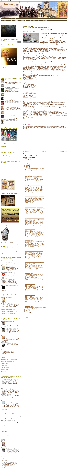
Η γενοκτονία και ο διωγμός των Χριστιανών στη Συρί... (34, 207)
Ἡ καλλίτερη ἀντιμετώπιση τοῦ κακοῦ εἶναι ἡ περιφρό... (34, 290)
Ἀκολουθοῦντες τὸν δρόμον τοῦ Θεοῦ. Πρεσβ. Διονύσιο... (34, 174)
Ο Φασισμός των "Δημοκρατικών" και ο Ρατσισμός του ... (34, 299)
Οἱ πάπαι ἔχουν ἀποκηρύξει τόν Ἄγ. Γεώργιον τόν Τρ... (34, 231)
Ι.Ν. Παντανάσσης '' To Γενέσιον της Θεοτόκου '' (9, 260)
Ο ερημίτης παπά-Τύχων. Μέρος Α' (31, 276)
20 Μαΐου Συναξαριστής (29, 306)
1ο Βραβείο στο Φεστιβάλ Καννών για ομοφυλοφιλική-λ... (34, 210)
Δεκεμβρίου (28, 159)
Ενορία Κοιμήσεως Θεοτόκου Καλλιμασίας (8, 272)
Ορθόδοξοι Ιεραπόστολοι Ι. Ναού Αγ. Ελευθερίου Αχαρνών (10, 279)
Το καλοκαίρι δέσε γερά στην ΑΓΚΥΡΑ (7, 395)
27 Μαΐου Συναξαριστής (29, 230)
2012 (25, 313)
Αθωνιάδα (3, 467)
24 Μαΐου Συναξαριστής (29, 264)
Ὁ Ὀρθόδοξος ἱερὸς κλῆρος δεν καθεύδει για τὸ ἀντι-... (34, 254)
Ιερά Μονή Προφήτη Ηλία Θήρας (7, 297)
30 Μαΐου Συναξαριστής (29, 192)
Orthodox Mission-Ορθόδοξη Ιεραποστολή (8, 420)
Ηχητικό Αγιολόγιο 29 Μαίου (30, 201)
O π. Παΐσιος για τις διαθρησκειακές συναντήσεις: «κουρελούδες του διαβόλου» (12, 121)
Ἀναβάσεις (8, 4)
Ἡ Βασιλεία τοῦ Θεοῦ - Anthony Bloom (7, 304)
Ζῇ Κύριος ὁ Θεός (8, 343)
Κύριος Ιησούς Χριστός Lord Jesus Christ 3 (8, 321)
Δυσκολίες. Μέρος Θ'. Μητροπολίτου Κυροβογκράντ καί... (34, 196)
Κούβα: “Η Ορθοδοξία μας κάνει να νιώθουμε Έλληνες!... (34, 214)
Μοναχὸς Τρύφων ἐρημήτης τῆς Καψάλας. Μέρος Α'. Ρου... (34, 233)
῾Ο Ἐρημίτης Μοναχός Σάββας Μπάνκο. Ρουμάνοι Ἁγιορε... (34, 301)
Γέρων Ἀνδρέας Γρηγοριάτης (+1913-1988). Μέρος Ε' (34, 188)
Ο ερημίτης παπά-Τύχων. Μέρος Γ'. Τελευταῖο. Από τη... (34, 204)
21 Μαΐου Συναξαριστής (29, 296)
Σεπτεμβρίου (28, 163)
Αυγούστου (27, 164)
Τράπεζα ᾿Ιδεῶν (4, 409)
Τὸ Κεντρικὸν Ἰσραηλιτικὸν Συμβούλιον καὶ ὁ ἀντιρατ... (34, 179)
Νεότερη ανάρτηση (26, 151)
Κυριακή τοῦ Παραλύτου (29, 242)
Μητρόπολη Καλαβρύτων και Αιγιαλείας (8, 247)
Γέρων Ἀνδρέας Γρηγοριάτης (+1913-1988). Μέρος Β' (34, 256)
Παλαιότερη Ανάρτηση (63, 151)
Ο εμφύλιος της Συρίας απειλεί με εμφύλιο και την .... (33, 197)
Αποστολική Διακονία (5, 369)
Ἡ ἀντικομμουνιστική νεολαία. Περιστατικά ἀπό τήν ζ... (34, 274)
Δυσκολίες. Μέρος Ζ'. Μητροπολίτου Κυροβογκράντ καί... (34, 219)
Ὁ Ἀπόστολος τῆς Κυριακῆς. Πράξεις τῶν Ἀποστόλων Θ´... (34, 244)
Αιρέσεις (21, 18)
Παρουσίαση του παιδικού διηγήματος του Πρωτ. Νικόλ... (34, 193)
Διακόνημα (3, 456)
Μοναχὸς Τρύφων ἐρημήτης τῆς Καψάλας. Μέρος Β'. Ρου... (34, 170)
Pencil (24, 118)
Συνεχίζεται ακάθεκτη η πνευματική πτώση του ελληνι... (34, 169)
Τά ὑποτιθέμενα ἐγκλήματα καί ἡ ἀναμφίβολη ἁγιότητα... (34, 287)
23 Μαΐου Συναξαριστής (29, 273)
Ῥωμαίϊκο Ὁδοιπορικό (5, 342)
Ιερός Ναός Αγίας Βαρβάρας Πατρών (7, 265)
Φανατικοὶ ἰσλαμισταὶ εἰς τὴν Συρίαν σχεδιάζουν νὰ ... (33, 258)
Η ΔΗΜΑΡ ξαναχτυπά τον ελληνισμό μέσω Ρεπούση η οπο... (35, 278)
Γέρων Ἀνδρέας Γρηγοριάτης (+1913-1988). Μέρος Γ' (34, 234)
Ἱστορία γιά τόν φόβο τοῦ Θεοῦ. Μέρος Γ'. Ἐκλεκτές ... (34, 255)
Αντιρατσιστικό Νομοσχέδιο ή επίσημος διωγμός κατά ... (34, 187)
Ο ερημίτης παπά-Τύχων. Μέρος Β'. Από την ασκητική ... (34, 267)
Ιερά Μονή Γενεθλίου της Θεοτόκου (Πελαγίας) (9, 313)
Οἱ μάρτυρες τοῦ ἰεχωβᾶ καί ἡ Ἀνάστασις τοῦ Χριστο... (34, 251)
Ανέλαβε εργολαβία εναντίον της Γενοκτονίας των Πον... (34, 213)
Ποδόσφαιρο (35, 117)
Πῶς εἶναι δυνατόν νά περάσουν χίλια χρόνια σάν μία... (34, 180)
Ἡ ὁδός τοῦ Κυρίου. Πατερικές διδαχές (31, 308)
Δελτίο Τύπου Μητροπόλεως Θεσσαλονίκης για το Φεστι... (34, 168)
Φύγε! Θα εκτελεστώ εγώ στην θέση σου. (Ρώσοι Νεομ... (34, 218)
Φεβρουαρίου (28, 311)
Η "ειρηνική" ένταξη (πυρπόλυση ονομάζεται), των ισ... (34, 257)
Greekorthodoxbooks (5, 363)
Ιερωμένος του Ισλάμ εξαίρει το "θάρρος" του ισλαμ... (34, 253)
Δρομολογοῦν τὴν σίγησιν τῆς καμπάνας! (31, 178)
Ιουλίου (27, 165)
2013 (25, 158)
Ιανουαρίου (27, 312)
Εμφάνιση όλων (19, 355)
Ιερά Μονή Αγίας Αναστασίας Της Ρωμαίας (8, 309)
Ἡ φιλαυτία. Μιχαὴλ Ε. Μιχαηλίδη (30, 288)
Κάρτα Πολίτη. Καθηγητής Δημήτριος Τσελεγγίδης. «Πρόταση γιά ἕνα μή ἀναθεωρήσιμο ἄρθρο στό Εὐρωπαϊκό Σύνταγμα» (12, 116)
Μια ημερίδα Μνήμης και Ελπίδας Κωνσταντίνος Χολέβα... (34, 232)
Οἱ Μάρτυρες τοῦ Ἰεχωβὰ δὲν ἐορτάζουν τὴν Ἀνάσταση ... (34, 199)
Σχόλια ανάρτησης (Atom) (32, 153)
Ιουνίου (27, 166)
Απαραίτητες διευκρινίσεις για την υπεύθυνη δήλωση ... (34, 171)
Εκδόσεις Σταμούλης (5, 365)
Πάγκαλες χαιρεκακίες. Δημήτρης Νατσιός (32, 220)
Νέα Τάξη (32, 117)
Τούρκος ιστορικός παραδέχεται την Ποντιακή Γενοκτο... (34, 211)
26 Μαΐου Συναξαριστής (29, 240)
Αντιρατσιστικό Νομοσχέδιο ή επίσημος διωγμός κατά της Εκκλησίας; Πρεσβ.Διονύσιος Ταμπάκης (13, 97)
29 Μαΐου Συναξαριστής (29, 202)
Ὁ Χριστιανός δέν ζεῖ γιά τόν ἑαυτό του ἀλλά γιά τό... (33, 200)
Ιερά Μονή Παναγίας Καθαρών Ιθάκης (8, 303)
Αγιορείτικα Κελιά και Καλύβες (6, 461)
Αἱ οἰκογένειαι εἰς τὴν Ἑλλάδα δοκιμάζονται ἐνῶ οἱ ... (33, 177)
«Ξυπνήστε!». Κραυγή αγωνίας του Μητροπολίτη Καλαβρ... (34, 300)
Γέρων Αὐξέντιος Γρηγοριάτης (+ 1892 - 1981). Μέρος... (34, 286)
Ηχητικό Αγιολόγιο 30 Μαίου (30, 191)
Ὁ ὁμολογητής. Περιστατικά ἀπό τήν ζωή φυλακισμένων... (34, 268)
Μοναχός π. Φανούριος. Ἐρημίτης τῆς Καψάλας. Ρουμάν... (34, 277)
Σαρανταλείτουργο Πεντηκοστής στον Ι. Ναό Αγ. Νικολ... (34, 262)
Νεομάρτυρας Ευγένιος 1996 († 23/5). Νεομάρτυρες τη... (34, 265)
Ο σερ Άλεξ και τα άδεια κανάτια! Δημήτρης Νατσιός (36, 27)
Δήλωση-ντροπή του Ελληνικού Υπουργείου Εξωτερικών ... (34, 222)
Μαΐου (27, 167)
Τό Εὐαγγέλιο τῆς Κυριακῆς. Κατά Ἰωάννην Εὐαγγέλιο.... (34, 243)
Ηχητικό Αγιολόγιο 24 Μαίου (30, 263)
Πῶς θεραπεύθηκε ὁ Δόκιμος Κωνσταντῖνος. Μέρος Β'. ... (34, 189)
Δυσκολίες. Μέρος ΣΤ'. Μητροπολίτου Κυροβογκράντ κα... (34, 269)
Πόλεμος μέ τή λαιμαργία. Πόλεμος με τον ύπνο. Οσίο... (34, 297)
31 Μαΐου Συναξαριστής (29, 182)
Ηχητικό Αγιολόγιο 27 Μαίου (30, 229)
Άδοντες (3, 335)
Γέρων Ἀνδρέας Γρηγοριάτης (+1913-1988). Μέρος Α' (34, 266)
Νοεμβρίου (27, 160)
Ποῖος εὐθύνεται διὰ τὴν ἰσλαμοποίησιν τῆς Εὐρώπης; (33, 176)
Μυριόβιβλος (4, 371)
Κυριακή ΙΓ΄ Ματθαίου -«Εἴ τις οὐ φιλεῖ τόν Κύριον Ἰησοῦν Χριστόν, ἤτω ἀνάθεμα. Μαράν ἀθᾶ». (12, 329)
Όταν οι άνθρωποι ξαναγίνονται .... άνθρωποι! (32, 209)
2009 (25, 317)
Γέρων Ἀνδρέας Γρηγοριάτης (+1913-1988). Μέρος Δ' (34, 225)
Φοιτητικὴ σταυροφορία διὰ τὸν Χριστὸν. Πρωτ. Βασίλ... (34, 185)
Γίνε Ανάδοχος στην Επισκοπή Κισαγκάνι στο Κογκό (9, 280)
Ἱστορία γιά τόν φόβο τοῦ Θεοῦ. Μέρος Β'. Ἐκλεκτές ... (34, 291)
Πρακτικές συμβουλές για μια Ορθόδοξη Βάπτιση (33, 252)
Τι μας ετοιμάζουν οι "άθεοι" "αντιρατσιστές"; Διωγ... (33, 190)
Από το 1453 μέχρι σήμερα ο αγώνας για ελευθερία (33, 203)
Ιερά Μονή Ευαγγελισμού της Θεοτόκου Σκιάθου (9, 311)
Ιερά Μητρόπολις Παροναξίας (6, 253)
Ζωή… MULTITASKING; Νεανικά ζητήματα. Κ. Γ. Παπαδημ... (35, 307)
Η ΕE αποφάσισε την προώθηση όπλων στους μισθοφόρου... (35, 208)
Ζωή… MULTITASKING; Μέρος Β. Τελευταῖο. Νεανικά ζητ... (35, 246)
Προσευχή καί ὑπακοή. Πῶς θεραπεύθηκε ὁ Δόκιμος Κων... (34, 289)
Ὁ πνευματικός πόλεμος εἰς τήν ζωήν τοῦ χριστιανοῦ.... (34, 247)
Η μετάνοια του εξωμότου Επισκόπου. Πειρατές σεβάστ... (34, 224)
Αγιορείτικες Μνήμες (5, 447)
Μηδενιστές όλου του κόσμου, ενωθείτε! (12, 266)
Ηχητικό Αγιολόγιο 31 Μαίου (30, 181)
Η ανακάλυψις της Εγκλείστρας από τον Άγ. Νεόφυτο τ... (34, 235)
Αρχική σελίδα (44, 151)
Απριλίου (27, 309)
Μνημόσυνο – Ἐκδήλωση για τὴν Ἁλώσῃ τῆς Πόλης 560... (34, 236)
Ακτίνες (3, 327)
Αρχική (3, 18)
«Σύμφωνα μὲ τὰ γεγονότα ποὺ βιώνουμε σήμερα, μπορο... (34, 212)
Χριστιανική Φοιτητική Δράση (6, 394)
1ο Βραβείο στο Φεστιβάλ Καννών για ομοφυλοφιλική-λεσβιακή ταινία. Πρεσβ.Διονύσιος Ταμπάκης (13, 107)
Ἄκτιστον (3, 400)
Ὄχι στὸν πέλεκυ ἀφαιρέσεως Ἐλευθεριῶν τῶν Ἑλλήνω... (34, 275)
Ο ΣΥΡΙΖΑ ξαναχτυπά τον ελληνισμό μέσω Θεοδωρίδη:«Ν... (35, 279)
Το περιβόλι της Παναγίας (6, 367)
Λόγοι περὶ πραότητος (28, 175)
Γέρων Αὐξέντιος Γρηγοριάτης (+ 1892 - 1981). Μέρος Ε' (34, 302)
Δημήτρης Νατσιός (28, 117)
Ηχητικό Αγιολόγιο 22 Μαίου (30, 284)
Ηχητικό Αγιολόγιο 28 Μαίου (30, 215)
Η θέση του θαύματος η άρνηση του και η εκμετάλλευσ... (34, 241)
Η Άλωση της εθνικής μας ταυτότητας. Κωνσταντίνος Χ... (34, 198)
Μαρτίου (27, 310)
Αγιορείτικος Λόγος (5, 441)
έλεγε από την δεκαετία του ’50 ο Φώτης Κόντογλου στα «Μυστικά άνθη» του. (54, 38)
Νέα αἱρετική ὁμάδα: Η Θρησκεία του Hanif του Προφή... (34, 223)
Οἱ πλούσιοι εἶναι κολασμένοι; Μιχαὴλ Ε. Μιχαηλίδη (33, 245)
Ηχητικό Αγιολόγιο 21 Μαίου (30, 295)
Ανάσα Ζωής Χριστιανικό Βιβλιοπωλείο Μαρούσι (9, 359)
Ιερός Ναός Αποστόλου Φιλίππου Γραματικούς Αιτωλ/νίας (10, 285)
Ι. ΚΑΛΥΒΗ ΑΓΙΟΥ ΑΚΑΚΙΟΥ (6, 462)
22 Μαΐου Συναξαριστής (29, 285)
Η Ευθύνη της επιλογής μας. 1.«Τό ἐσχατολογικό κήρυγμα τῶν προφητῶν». (12, 89)
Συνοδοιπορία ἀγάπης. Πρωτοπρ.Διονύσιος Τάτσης (33, 186)
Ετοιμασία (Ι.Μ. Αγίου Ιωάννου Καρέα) (8, 361)
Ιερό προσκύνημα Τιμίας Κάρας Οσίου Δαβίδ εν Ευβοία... (34, 221)
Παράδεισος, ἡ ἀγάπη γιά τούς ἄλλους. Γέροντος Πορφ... (34, 226)
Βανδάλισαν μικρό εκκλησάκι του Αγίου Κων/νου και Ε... (34, 280)
